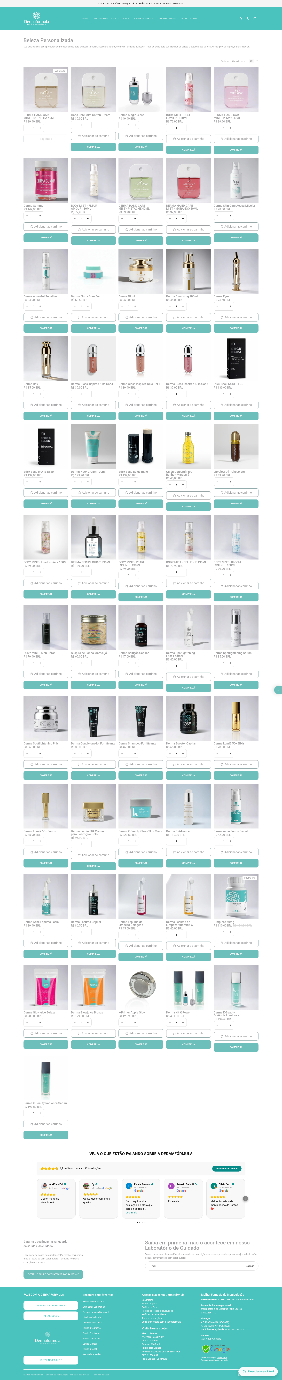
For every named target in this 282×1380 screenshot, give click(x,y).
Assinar (250, 1266)
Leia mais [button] (131, 1212)
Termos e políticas (101, 1375)
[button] (239, 61)
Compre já (93, 147)
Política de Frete (150, 1307)
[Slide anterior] (28, 89)
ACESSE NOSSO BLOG (50, 1360)
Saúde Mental (90, 1343)
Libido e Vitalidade (92, 1317)
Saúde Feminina (91, 1333)
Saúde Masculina (91, 1338)
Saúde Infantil (90, 1349)
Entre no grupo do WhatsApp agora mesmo (53, 1274)
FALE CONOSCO (51, 1316)
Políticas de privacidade (154, 1314)
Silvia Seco (222, 1357)
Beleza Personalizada (93, 1301)
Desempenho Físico (92, 1322)
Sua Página (147, 1300)
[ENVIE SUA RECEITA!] (278, 690)
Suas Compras (149, 1303)
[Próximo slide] (63, 89)
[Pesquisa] (240, 18)
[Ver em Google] (44, 1186)
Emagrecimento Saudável (96, 1312)
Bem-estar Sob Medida (94, 1306)
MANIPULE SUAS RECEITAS (51, 1305)
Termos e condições (152, 1318)
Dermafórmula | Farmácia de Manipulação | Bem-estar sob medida (60, 1375)
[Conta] (247, 18)
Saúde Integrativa (92, 1328)
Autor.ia (224, 1360)
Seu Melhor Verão (92, 1354)
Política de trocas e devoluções (157, 1311)
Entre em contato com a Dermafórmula (161, 1321)
